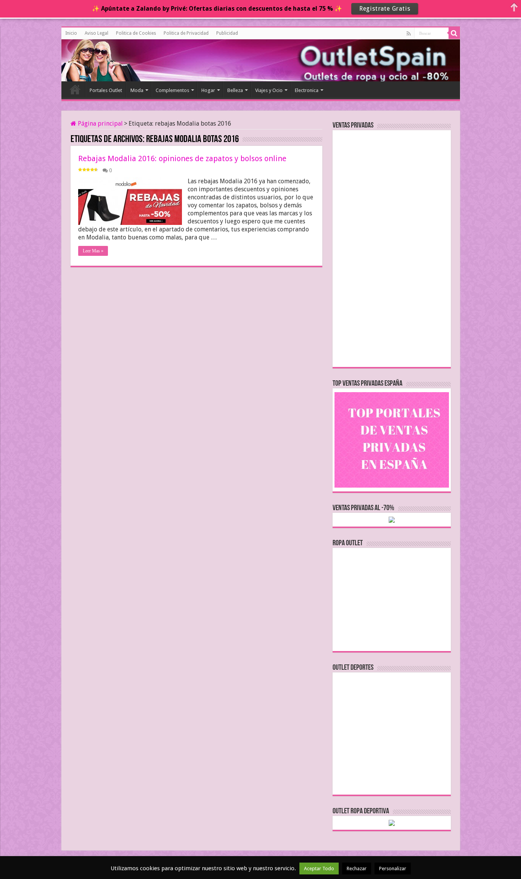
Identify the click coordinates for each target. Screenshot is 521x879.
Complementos (172, 90)
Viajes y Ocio (269, 90)
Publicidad (227, 33)
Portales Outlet (106, 90)
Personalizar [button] (392, 868)
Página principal (99, 123)
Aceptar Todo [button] (319, 868)
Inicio (71, 33)
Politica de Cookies (136, 33)
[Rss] (409, 33)
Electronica (306, 90)
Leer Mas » (93, 251)
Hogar (208, 90)
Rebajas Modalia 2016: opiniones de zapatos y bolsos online (182, 158)
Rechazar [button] (357, 868)
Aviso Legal (96, 33)
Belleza (235, 90)
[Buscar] (454, 33)
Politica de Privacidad (186, 33)
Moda (136, 90)
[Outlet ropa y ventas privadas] (95, 59)
